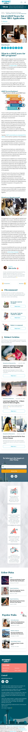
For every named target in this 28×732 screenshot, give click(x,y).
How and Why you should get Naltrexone (15, 725)
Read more (17, 306)
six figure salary (13, 65)
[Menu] (25, 2)
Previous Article (7, 283)
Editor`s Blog (18, 670)
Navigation (5, 670)
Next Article (21, 283)
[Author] (17, 268)
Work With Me (6, 668)
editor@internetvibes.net (6, 678)
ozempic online (13, 731)
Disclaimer (17, 668)
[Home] (6, 2)
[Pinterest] (16, 476)
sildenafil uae (24, 730)
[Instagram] (12, 476)
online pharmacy (21, 728)
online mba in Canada (12, 252)
